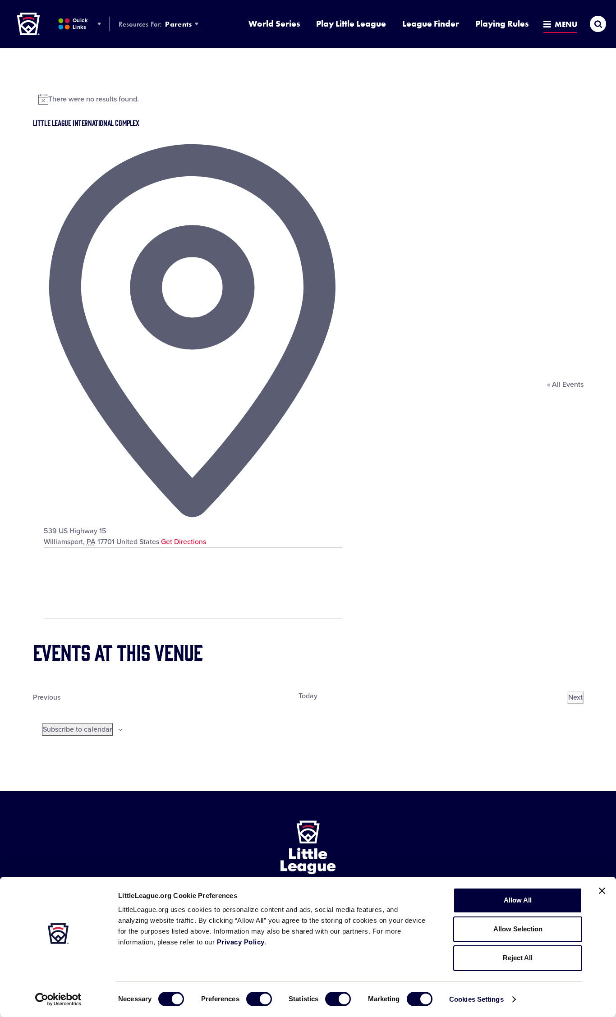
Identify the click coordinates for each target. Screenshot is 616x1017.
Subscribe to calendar (77, 729)
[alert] (308, 99)
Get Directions (183, 541)
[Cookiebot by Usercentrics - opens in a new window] (58, 999)
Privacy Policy (241, 942)
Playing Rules (502, 23)
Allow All (518, 900)
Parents (178, 24)
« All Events (565, 384)
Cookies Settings (476, 999)
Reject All (518, 958)
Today (308, 696)
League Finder (430, 23)
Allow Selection (517, 929)
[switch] (259, 999)
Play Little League (351, 23)
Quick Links (80, 23)
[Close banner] (602, 891)
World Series (274, 23)
